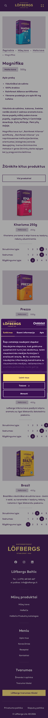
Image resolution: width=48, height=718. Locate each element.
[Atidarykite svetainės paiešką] (5, 5)
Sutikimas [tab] (8, 332)
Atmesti (24, 393)
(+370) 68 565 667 (26, 579)
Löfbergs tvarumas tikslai (24, 693)
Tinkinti (22, 385)
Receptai (24, 649)
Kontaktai (24, 655)
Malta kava (10, 69)
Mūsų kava (24, 604)
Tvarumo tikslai (24, 683)
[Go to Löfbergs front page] (24, 7)
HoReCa (24, 610)
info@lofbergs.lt (29, 582)
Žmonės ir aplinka (24, 677)
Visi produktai (24, 178)
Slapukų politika (36, 708)
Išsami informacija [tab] (26, 332)
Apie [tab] (42, 332)
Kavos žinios (24, 643)
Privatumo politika (13, 708)
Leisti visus (24, 377)
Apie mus (24, 638)
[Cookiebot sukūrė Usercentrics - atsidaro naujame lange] (34, 324)
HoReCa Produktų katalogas (24, 616)
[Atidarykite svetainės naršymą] (42, 5)
